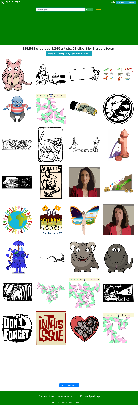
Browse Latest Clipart (69, 385)
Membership (74, 402)
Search (88, 10)
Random (97, 10)
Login (112, 2)
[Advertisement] (69, 28)
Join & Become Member (126, 2)
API (85, 402)
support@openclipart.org (85, 396)
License (65, 402)
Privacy (58, 402)
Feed (81, 402)
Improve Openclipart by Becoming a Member (69, 53)
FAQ (52, 402)
